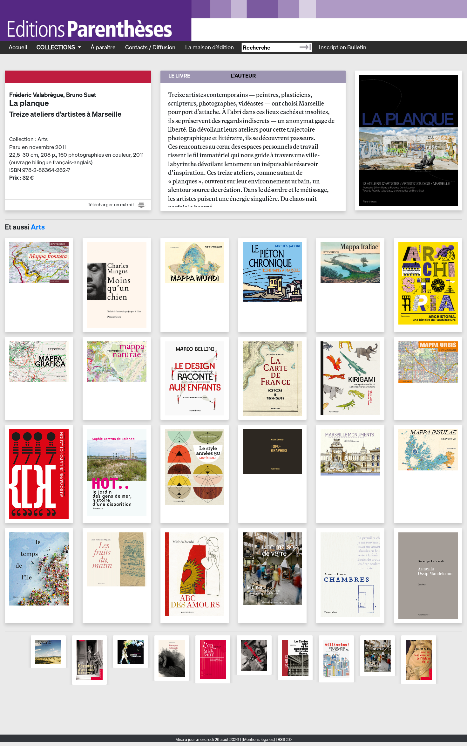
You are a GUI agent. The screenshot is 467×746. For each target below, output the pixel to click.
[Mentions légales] (258, 739)
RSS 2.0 (284, 739)
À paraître (103, 47)
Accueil (18, 47)
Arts (38, 226)
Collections (56, 47)
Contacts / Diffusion (150, 47)
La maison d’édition (209, 47)
